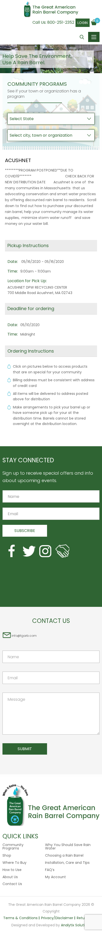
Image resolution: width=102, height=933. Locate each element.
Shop (6, 855)
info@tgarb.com (24, 635)
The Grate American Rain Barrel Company (51, 10)
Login (82, 22)
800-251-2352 (60, 22)
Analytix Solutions (76, 925)
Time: (12, 271)
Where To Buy (14, 862)
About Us (10, 877)
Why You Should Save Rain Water (68, 846)
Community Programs (13, 846)
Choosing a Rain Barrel (64, 855)
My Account (55, 877)
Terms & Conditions (20, 918)
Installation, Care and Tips (67, 862)
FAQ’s (49, 869)
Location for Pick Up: (27, 281)
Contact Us (12, 884)
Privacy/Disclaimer (57, 918)
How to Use (12, 869)
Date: (12, 261)
